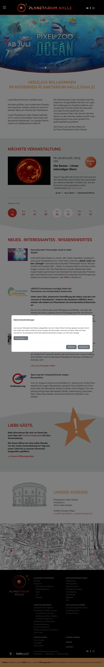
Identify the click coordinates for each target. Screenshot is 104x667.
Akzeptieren (83, 347)
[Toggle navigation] (4, 7)
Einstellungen (20, 338)
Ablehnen (71, 347)
